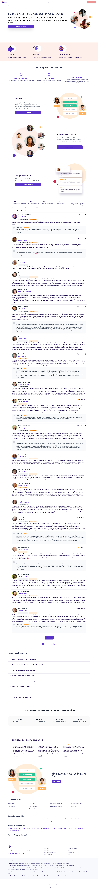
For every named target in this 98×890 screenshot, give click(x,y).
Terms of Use (45, 881)
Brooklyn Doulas (47, 863)
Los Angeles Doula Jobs (38, 875)
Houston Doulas (24, 863)
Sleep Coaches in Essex (14, 830)
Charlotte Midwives (70, 865)
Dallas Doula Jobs (48, 875)
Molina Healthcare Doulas (56, 806)
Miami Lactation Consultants (20, 869)
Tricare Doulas (11, 806)
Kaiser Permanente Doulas (56, 803)
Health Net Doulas (33, 806)
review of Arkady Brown (47, 755)
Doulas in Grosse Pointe (50, 819)
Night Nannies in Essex (24, 828)
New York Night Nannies (33, 871)
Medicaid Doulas (12, 803)
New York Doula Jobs (18, 875)
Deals (29, 2)
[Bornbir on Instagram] (13, 853)
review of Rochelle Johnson (25, 755)
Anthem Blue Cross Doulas (14, 809)
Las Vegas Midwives (52, 865)
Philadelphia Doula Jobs (58, 875)
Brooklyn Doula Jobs (28, 875)
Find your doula (28, 112)
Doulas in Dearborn (13, 821)
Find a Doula (46, 848)
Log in (83, 2)
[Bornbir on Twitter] (20, 853)
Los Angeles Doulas (16, 863)
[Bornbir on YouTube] (23, 853)
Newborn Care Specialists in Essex (40, 828)
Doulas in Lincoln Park (73, 819)
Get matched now (21, 26)
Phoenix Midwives (61, 865)
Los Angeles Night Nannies (21, 871)
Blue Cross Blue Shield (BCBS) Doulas (37, 809)
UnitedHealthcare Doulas (76, 803)
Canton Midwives (34, 865)
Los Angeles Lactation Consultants (27, 867)
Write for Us (71, 852)
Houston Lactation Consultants (41, 867)
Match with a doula (70, 147)
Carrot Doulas (32, 803)
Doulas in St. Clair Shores (26, 821)
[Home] (8, 6)
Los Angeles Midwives (18, 865)
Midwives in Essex (12, 828)
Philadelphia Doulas (55, 863)
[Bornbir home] (5, 2)
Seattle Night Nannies (73, 871)
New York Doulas (39, 863)
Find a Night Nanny (48, 854)
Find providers (14, 2)
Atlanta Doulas (32, 863)
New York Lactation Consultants (55, 867)
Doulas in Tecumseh (13, 819)
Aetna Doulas (74, 806)
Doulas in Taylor (49, 821)
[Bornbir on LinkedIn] (16, 853)
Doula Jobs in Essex (25, 838)
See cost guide (46, 205)
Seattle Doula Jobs (68, 875)
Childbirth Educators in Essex (75, 828)
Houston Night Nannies (54, 871)
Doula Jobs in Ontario (47, 838)
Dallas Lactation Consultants (33, 869)
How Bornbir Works (72, 848)
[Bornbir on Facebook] (9, 853)
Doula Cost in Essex (13, 838)
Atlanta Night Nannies (63, 871)
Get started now (28, 184)
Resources (40, 2)
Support (70, 854)
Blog (34, 2)
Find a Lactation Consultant (50, 852)
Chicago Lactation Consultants (69, 867)
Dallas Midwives (26, 865)
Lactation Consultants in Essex (59, 828)
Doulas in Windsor (37, 819)
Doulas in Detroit (61, 819)
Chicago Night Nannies (43, 871)
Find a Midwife (47, 850)
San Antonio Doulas (64, 863)
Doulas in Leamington (25, 819)
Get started (91, 2)
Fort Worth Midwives (43, 865)
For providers (49, 2)
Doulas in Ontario (15, 6)
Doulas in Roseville (38, 821)
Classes (23, 2)
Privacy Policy (53, 881)
